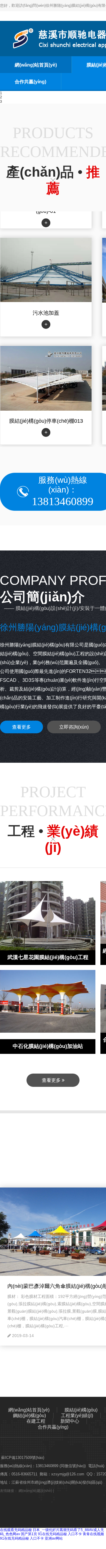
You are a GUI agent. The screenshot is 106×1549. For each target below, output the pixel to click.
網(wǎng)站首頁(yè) (36, 64)
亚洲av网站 (54, 1538)
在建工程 (35, 1421)
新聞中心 (69, 1421)
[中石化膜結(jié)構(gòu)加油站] (47, 1001)
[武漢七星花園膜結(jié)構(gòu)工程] (47, 916)
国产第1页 (29, 1534)
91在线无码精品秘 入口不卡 (60, 1534)
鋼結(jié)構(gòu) (29, 1415)
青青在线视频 (93, 1534)
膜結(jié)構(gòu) (80, 1409)
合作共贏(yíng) (30, 81)
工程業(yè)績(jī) (77, 1415)
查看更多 (21, 726)
